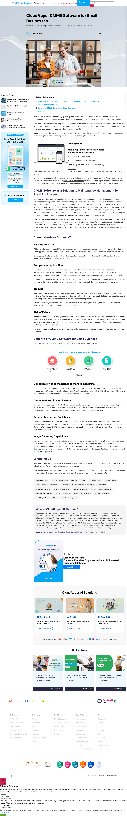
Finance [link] (35, 730)
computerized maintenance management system (78, 485)
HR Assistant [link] (59, 726)
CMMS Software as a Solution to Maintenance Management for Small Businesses (69, 101)
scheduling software (42, 498)
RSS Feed (101, 738)
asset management (42, 480)
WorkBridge (89, 532)
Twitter (100, 723)
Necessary (5, 796)
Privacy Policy (81, 738)
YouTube (101, 730)
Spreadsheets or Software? (48, 105)
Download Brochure (72, 567)
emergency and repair (43, 489)
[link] (17, 775)
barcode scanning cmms (60, 480)
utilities (55, 498)
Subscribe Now (15, 200)
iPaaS (96, 532)
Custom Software (77, 532)
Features (56, 3)
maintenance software (63, 493)
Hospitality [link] (36, 734)
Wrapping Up (43, 111)
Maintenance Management (35, 26)
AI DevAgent (43, 617)
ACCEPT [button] (3, 815)
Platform (49, 3)
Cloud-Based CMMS (95, 480)
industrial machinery (105, 489)
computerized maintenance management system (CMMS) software (76, 119)
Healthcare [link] (36, 723)
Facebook (102, 719)
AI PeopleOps (105, 617)
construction (101, 485)
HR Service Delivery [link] (61, 723)
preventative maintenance (73, 181)
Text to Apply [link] (59, 730)
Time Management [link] (61, 719)
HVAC (93, 489)
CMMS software (104, 391)
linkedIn (101, 726)
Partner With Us (82, 726)
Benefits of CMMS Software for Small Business (56, 108)
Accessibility (81, 745)
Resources (62, 3)
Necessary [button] (3, 794)
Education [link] (36, 745)
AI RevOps (72, 617)
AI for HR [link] (13, 719)
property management (102, 493)
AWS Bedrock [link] (15, 738)
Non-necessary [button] (5, 805)
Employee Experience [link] (18, 734)
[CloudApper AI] (22, 3)
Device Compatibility (84, 749)
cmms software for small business (47, 485)
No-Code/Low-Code (62, 532)
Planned (37, 388)
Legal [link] (34, 741)
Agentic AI (50, 532)
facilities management (80, 489)
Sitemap (101, 741)
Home (37, 3)
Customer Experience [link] (18, 730)
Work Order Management (69, 498)
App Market (80, 723)
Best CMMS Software (78, 480)
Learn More (15, 186)
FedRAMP (103, 532)
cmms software (111, 480)
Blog (75, 3)
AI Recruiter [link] (58, 734)
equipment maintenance (61, 489)
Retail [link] (34, 719)
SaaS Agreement (82, 741)
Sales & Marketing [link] (39, 738)
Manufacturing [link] (38, 726)
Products (43, 3)
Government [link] (15, 726)
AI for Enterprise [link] (16, 723)
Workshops (80, 719)
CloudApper (37, 33)
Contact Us (72, 169)
